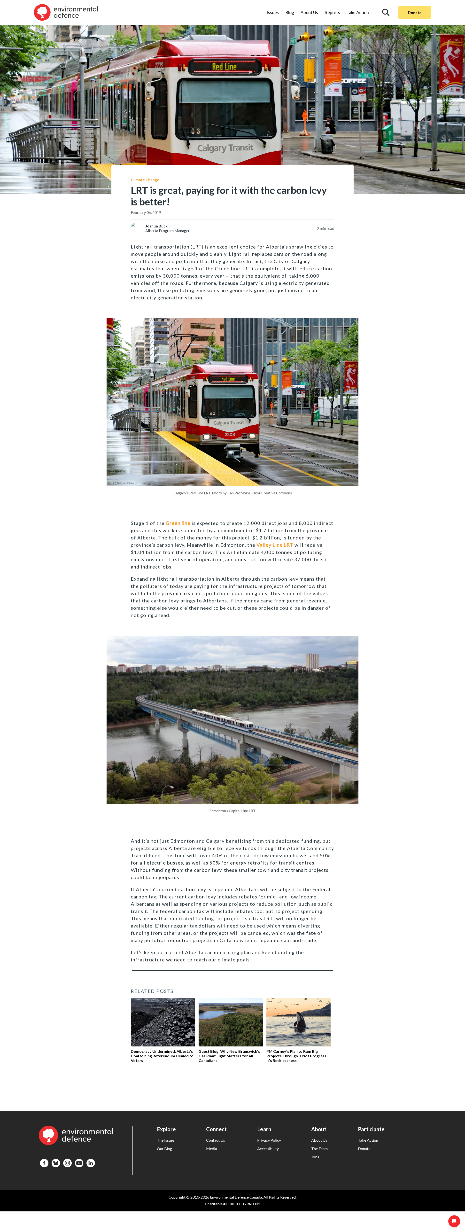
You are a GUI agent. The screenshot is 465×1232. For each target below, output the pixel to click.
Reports (332, 12)
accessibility (268, 1148)
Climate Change (145, 179)
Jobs (315, 1156)
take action (368, 1140)
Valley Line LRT (274, 545)
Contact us (215, 1140)
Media (211, 1148)
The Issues (165, 1140)
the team (319, 1148)
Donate (414, 12)
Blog (289, 12)
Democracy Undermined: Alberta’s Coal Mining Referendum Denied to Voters (162, 1056)
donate (364, 1148)
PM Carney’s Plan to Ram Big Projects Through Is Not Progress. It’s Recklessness (296, 1056)
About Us (309, 12)
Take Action (358, 12)
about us (319, 1140)
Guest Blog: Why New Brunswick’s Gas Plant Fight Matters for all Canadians (229, 1056)
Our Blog (164, 1148)
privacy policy (269, 1140)
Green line (178, 523)
